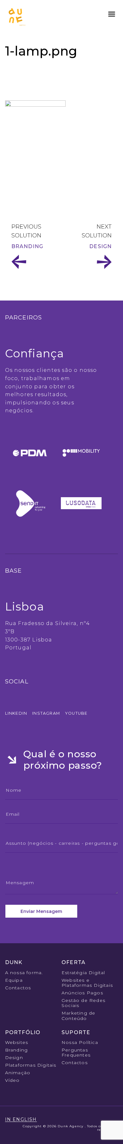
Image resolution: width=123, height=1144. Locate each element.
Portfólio (23, 1032)
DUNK (14, 962)
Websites (16, 1042)
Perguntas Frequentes (76, 1052)
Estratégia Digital (83, 972)
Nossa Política (80, 1042)
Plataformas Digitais (30, 1065)
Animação (18, 1072)
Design (100, 246)
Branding (27, 246)
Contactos (18, 988)
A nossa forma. (24, 972)
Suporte (76, 1032)
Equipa (14, 980)
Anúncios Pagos (82, 993)
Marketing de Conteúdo (78, 1015)
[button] (111, 14)
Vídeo (12, 1080)
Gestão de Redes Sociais (83, 1003)
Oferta (73, 962)
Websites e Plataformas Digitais (87, 982)
